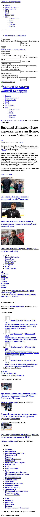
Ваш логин (25, 43)
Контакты (20, 375)
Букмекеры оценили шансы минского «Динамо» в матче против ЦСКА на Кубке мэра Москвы (18, 395)
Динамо (8, 5)
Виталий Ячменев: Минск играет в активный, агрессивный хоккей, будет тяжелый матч (18, 223)
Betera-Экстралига (11, 7)
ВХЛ (11, 20)
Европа (12, 26)
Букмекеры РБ (10, 9)
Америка (12, 24)
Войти (3, 2)
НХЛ (7, 13)
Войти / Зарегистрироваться (15, 35)
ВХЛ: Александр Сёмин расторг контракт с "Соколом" (18, 295)
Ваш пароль (25, 45)
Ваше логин (25, 61)
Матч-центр (9, 15)
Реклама (8, 506)
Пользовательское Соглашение (17, 508)
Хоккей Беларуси (7, 120)
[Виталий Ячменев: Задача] (12, 244)
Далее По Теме (6, 174)
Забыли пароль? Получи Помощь (13, 49)
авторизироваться (17, 306)
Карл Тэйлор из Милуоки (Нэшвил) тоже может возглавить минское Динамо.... (21, 365)
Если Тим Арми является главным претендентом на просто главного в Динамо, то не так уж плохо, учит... (22, 353)
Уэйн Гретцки (10, 268)
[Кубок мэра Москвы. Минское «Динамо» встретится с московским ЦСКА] (6, 430)
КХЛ (7, 11)
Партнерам (9, 504)
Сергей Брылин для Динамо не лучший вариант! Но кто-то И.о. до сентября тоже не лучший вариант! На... (21, 339)
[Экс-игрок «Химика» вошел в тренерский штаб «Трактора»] (12, 193)
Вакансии (9, 502)
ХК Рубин (9, 265)
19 (2, 140)
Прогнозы (5, 423)
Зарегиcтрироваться (13, 2)
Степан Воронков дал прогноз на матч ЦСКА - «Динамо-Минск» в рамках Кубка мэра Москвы (19, 416)
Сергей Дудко (10, 261)
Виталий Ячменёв (12, 257)
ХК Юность (9, 263)
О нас (7, 498)
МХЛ (11, 22)
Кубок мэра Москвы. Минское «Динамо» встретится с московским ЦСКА (20, 436)
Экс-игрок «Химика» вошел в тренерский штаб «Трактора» (15, 198)
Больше (4, 371)
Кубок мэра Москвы (9, 402)
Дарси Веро (9, 259)
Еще (6, 17)
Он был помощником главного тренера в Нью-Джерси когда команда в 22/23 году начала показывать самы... (21, 326)
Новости (21, 120)
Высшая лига (14, 18)
